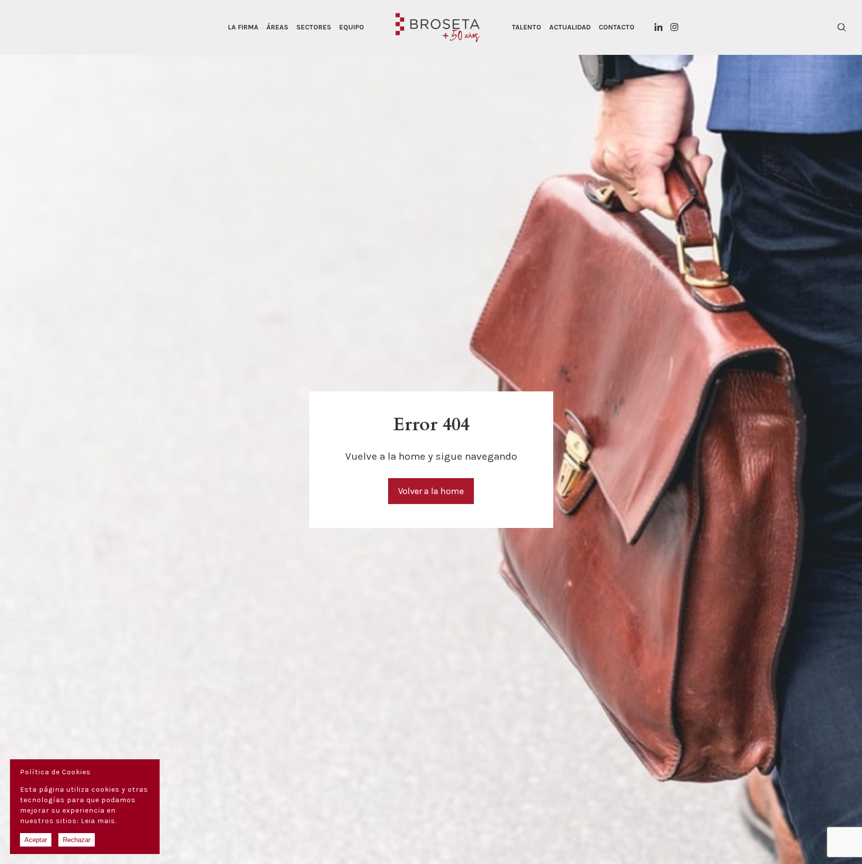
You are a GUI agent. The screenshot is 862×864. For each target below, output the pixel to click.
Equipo (351, 27)
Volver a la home (431, 491)
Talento (526, 27)
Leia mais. (99, 821)
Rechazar (76, 840)
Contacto (617, 27)
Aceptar (35, 840)
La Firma (243, 27)
